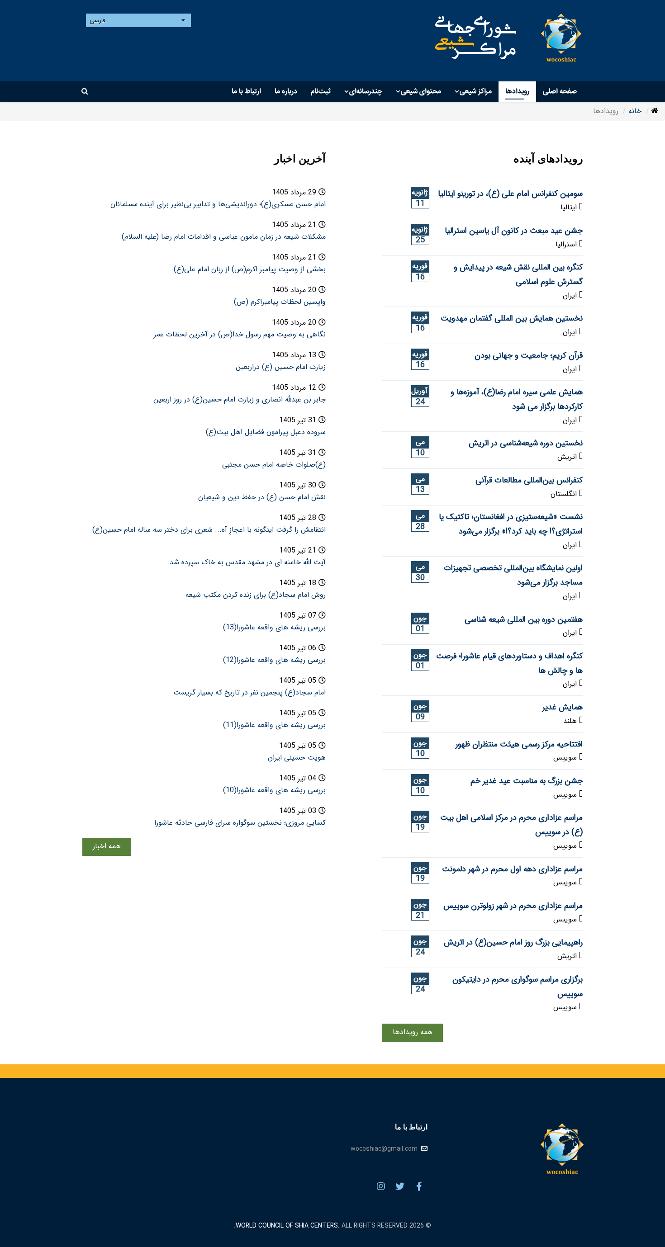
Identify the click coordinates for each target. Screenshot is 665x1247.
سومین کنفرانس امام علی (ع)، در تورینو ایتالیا (510, 194)
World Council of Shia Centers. (288, 1226)
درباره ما (286, 91)
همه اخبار (107, 846)
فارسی (98, 20)
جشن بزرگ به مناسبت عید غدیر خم (526, 781)
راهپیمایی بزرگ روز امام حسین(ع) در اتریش (513, 942)
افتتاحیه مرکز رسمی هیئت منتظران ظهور (519, 744)
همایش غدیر (562, 707)
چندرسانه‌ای (365, 91)
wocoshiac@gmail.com (384, 1149)
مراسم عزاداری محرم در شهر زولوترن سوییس (513, 906)
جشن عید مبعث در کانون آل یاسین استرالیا (514, 231)
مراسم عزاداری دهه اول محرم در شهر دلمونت (512, 869)
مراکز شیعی (476, 91)
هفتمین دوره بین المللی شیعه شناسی (524, 620)
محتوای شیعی (421, 91)
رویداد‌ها (517, 91)
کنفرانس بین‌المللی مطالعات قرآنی (529, 480)
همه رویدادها (412, 1032)
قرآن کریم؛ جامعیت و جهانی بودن (529, 356)
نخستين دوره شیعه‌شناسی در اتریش (526, 443)
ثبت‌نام (321, 91)
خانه (634, 111)
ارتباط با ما (246, 91)
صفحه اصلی (560, 91)
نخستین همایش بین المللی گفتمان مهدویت (512, 318)
